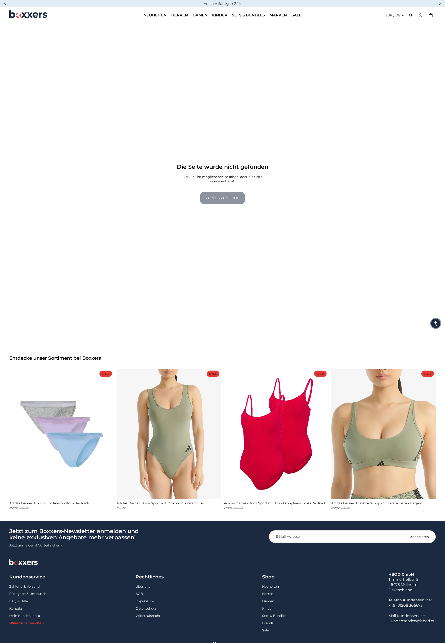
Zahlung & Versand (24, 586)
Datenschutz (146, 608)
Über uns (143, 586)
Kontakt (15, 608)
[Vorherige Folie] (16, 434)
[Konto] (420, 15)
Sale (265, 630)
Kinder (267, 608)
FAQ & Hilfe (18, 601)
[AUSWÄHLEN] (106, 492)
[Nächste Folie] (107, 434)
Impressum (145, 601)
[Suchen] (411, 15)
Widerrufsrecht (148, 616)
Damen (268, 601)
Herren (267, 594)
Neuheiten (270, 586)
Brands (267, 623)
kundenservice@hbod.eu (412, 621)
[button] (435, 323)
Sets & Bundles (274, 616)
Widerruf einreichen (26, 623)
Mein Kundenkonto (24, 616)
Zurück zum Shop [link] (222, 198)
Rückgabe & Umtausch (27, 594)
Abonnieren (419, 537)
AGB (139, 594)
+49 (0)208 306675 (405, 605)
